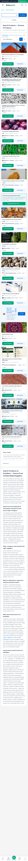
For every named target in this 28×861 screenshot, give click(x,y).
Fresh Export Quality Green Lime (10, 156)
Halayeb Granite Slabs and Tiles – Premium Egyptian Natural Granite (13, 106)
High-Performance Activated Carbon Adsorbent (12, 359)
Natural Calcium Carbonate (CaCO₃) (11, 436)
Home (2, 10)
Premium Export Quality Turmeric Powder (13, 181)
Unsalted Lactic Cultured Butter (10, 293)
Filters (14, 20)
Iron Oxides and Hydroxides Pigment (12, 386)
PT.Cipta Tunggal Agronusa (10, 273)
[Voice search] (17, 15)
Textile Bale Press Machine (9, 244)
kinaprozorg (6, 416)
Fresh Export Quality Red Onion (10, 131)
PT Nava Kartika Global (9, 185)
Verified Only (12, 35)
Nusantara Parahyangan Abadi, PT (10, 365)
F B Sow (5, 58)
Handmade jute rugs (7, 334)
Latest (24, 35)
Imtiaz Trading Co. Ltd (9, 297)
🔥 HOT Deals (18, 35)
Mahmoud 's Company (9, 135)
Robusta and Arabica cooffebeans (11, 269)
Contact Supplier (8, 63)
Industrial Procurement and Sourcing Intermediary (12, 411)
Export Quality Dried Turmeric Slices (12, 219)
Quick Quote (20, 63)
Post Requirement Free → (14, 203)
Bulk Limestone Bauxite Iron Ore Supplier (13, 54)
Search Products (10, 10)
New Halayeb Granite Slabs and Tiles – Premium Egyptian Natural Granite (12, 80)
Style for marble (7, 84)
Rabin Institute (7, 248)
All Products (5, 35)
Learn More (21, 313)
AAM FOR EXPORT (8, 390)
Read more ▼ (6, 463)
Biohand (5, 338)
